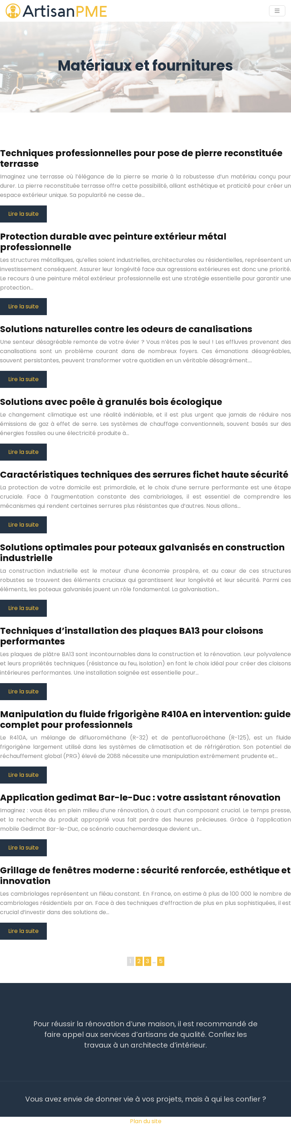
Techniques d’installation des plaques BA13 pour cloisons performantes (131, 636)
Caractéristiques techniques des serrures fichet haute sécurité (144, 474)
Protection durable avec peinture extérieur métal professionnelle (113, 241)
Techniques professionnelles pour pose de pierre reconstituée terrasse (141, 158)
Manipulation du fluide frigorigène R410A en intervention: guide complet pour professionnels (145, 719)
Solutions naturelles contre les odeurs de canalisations (126, 329)
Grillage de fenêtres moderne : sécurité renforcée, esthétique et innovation (145, 875)
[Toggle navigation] (277, 10)
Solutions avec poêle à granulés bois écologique (111, 402)
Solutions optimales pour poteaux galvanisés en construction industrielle (142, 552)
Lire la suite (23, 214)
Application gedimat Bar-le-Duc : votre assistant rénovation (140, 797)
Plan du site (145, 1121)
